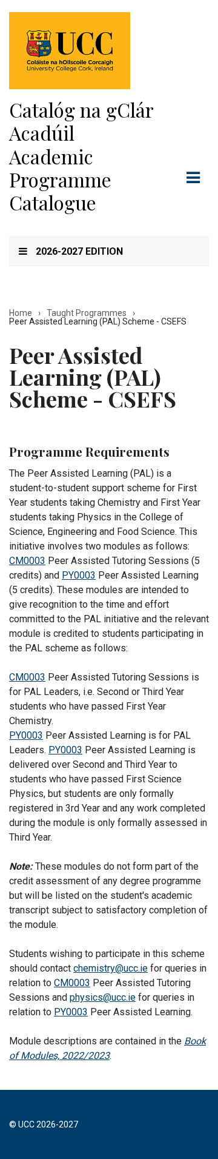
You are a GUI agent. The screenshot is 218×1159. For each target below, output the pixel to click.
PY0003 (79, 575)
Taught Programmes (87, 313)
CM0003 (27, 560)
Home (20, 313)
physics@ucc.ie (103, 997)
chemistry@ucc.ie (110, 968)
